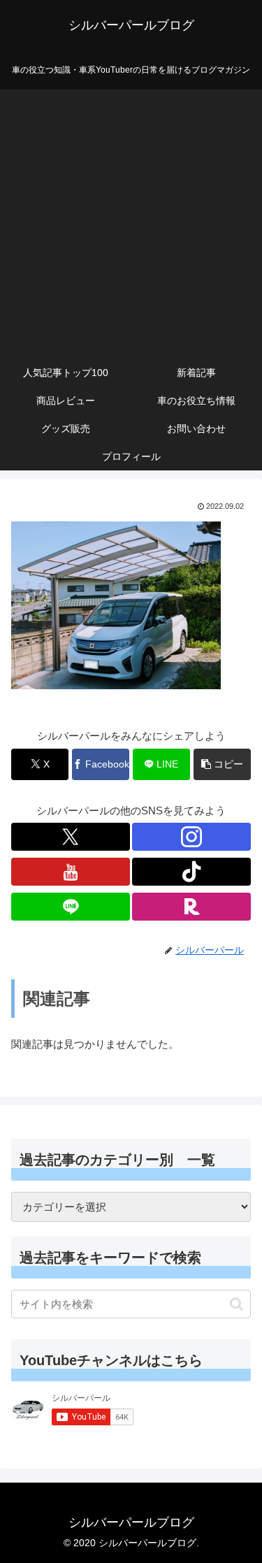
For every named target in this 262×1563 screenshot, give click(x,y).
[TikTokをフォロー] (191, 872)
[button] (222, 764)
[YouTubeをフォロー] (70, 872)
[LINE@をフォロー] (70, 907)
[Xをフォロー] (70, 837)
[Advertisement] (131, 220)
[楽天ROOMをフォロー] (191, 907)
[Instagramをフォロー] (191, 837)
